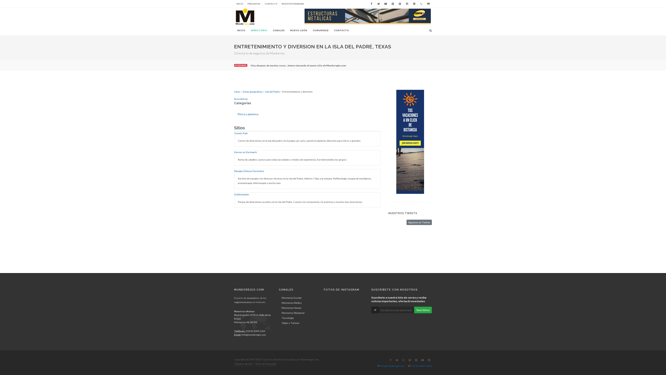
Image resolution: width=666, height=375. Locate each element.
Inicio (239, 3)
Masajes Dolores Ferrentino (249, 171)
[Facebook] (371, 4)
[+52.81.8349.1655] (421, 4)
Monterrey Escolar (292, 297)
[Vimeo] (392, 4)
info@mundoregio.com (254, 334)
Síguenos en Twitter (419, 222)
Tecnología (288, 317)
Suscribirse (241, 98)
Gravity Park (241, 133)
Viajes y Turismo (290, 322)
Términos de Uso (243, 363)
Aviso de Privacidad (265, 363)
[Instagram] (407, 4)
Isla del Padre (272, 91)
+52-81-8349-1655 (421, 365)
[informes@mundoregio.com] (428, 4)
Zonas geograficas (253, 91)
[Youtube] (385, 4)
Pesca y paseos (247, 114)
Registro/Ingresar (293, 3)
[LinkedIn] (414, 4)
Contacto (271, 3)
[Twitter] (378, 4)
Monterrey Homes (291, 307)
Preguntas (253, 3)
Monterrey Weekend (293, 312)
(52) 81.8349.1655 (255, 331)
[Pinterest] (399, 4)
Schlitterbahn (241, 194)
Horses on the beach (245, 152)
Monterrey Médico (292, 302)
